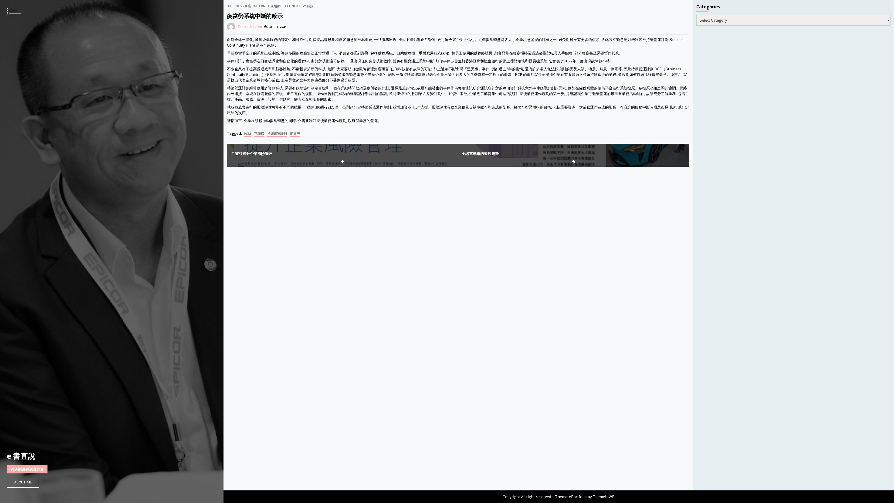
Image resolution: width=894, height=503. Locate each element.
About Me (23, 482)
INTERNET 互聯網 (267, 6)
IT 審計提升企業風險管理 (251, 153)
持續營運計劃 (277, 133)
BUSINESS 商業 (239, 6)
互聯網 (259, 133)
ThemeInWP (603, 496)
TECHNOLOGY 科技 (298, 6)
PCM (247, 133)
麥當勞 (295, 133)
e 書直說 (21, 456)
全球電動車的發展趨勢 (480, 153)
